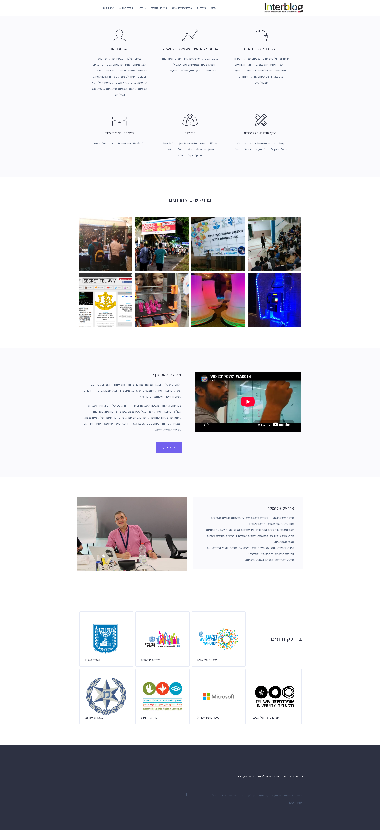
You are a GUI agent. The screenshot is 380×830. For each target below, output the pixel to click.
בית (213, 8)
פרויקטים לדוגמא (182, 8)
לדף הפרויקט (169, 447)
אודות (142, 8)
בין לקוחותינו (159, 8)
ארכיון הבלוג (126, 8)
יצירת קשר (108, 8)
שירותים (201, 8)
